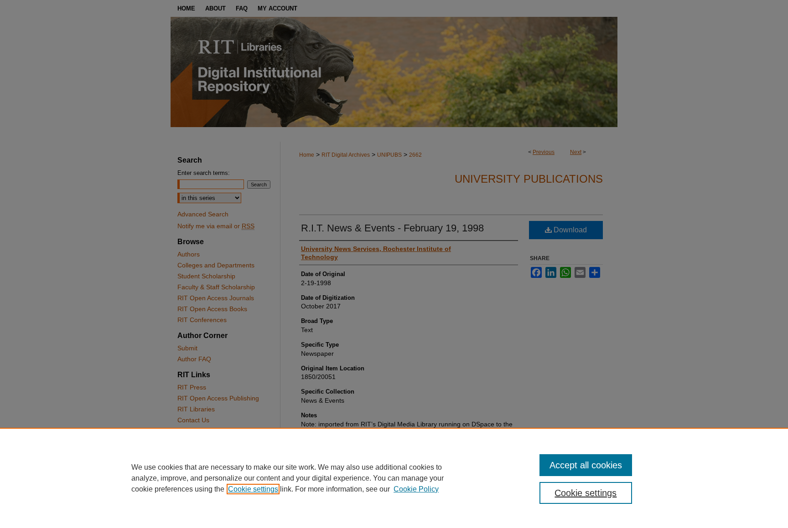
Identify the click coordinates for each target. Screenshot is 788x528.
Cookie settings (253, 489)
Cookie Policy (416, 489)
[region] (394, 478)
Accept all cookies (586, 465)
